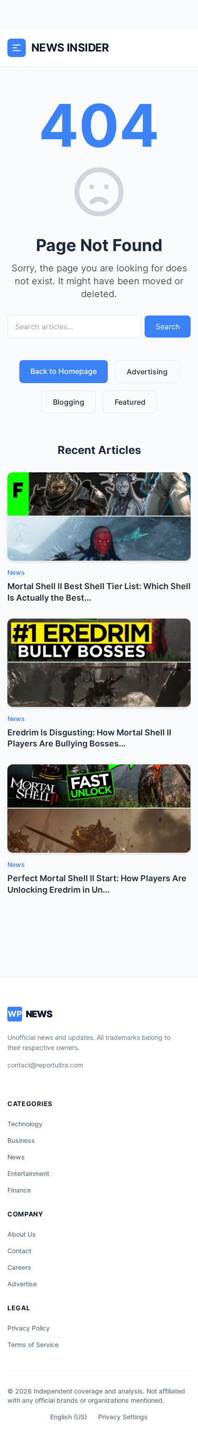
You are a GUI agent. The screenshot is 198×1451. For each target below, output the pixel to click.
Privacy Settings (123, 1417)
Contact (19, 1251)
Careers (19, 1267)
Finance (19, 1190)
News (16, 1157)
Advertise (22, 1284)
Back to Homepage (63, 371)
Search (168, 326)
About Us (21, 1234)
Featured (130, 402)
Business (21, 1140)
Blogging (68, 402)
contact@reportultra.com (45, 1065)
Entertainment (28, 1173)
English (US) (68, 1417)
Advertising (147, 371)
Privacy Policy (28, 1328)
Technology (24, 1124)
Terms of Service (32, 1344)
